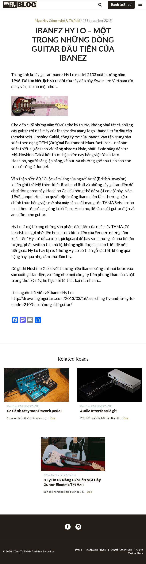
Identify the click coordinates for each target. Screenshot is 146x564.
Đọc (53, 418)
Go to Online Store (135, 551)
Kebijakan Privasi (96, 549)
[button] (140, 4)
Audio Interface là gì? (98, 411)
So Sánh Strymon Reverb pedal (34, 411)
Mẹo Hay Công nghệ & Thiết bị (57, 20)
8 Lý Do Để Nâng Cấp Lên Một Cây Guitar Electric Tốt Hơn (72, 482)
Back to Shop (121, 5)
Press (78, 549)
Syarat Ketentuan (121, 549)
